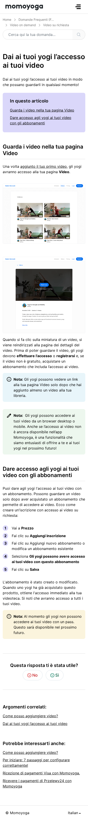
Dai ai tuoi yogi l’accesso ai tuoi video (35, 723)
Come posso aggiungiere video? (30, 716)
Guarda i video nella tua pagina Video (42, 110)
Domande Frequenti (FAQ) (38, 19)
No (35, 675)
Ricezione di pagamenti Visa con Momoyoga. (41, 773)
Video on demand (23, 25)
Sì (57, 675)
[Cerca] (78, 35)
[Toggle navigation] (78, 7)
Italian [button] (73, 813)
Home (7, 19)
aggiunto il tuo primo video (43, 166)
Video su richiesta (56, 25)
